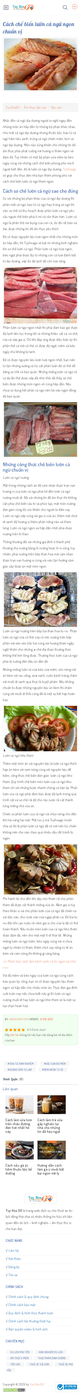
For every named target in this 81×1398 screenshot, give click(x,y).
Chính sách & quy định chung (28, 1297)
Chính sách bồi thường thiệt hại (29, 1321)
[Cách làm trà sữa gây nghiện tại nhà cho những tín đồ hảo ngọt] (51, 1105)
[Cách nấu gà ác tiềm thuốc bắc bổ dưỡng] (19, 1150)
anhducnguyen (18, 1019)
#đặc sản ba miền (55, 1063)
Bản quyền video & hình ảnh (28, 1329)
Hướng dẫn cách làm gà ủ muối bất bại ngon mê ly (50, 1169)
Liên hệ (13, 1250)
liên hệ (14, 1035)
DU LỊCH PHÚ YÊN (20, 1352)
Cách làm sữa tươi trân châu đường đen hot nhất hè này (18, 1125)
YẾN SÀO (15, 1364)
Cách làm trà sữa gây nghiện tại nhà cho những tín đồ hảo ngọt (49, 1125)
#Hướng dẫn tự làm (20, 1069)
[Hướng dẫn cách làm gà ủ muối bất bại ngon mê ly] (51, 1150)
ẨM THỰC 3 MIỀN (19, 1358)
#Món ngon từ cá (52, 1069)
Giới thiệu (14, 1258)
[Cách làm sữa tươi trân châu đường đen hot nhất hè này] (19, 1105)
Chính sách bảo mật (21, 1305)
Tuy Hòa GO (37, 1384)
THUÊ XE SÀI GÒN (39, 1364)
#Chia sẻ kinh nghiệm (21, 1063)
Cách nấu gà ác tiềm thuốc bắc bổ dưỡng (18, 1169)
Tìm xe (13, 1275)
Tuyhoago (69, 169)
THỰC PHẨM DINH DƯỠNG (52, 1358)
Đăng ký (14, 1267)
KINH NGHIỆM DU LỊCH (51, 1352)
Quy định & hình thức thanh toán (30, 1313)
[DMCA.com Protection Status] (14, 1389)
